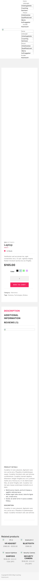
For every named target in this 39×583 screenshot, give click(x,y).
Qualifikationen (26, 17)
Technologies (18, 295)
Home (25, 1)
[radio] (17, 270)
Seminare (24, 10)
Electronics (14, 292)
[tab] (19, 311)
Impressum (25, 27)
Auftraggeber (25, 22)
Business (10, 295)
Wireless (25, 295)
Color (12, 271)
